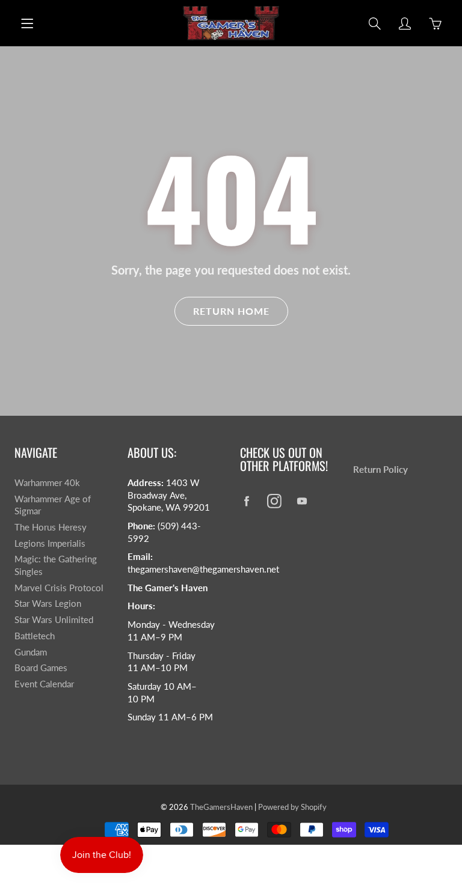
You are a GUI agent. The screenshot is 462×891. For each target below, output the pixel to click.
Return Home (231, 311)
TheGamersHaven (221, 807)
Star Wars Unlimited (53, 620)
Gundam (30, 652)
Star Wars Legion (47, 603)
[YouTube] (301, 500)
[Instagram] (274, 500)
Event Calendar (44, 684)
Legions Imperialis (49, 543)
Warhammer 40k (47, 483)
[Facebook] (246, 500)
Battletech (34, 636)
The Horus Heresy (50, 527)
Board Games (40, 668)
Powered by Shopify (292, 807)
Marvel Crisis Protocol (58, 588)
